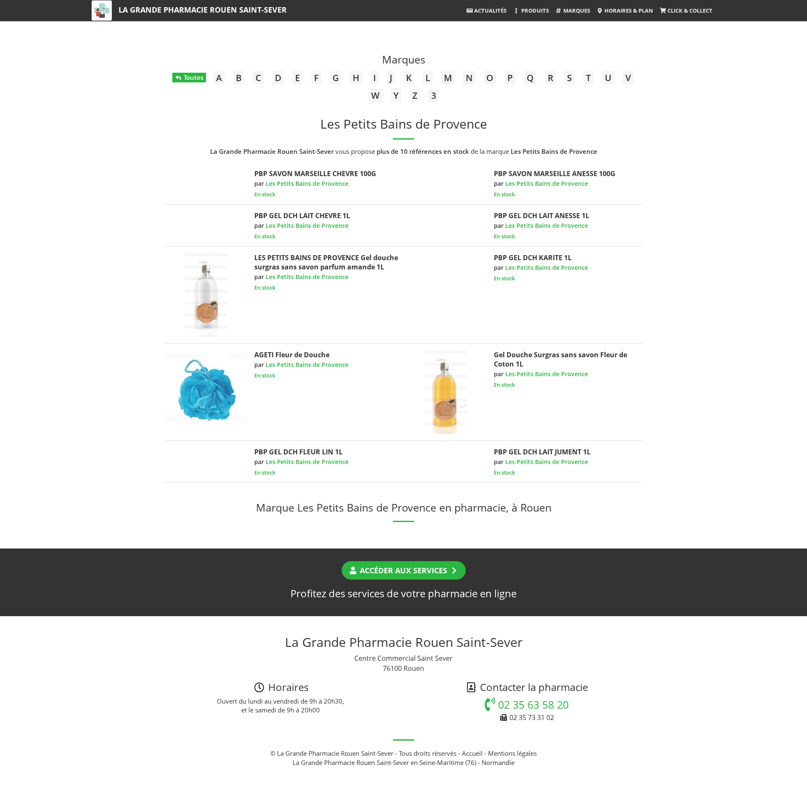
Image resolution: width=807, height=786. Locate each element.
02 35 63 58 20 (532, 704)
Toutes (192, 77)
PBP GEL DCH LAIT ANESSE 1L (541, 215)
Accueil (472, 753)
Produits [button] (534, 10)
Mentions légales (512, 753)
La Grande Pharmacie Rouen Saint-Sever (203, 10)
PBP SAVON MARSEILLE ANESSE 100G (554, 173)
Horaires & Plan (628, 10)
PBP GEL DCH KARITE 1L (533, 257)
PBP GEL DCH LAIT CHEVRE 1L (302, 215)
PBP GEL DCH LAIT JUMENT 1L (542, 451)
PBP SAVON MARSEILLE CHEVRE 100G (315, 173)
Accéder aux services (403, 570)
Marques (576, 10)
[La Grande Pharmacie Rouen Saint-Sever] (101, 10)
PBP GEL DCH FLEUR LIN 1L (298, 451)
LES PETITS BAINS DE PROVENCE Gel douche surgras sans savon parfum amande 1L (326, 262)
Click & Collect (689, 10)
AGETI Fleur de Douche (292, 354)
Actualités (489, 10)
